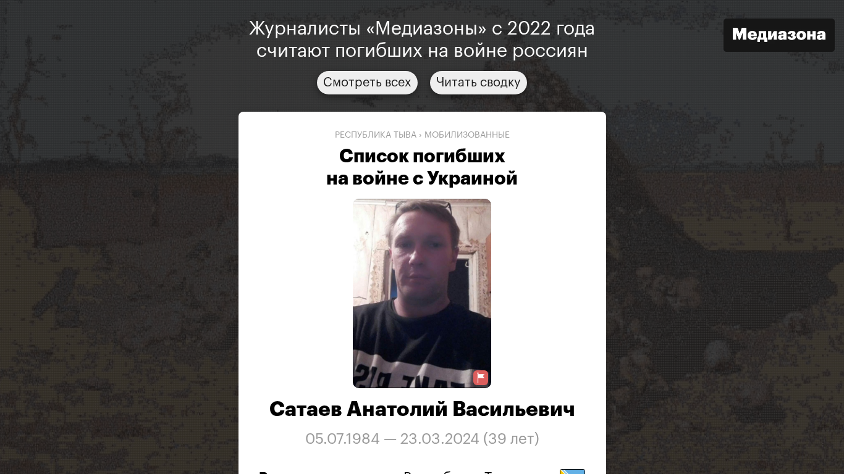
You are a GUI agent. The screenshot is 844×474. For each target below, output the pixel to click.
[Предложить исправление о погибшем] (480, 378)
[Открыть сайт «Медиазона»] (779, 36)
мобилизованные (467, 135)
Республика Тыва (375, 135)
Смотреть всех (367, 83)
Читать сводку (478, 83)
